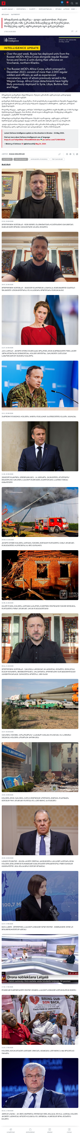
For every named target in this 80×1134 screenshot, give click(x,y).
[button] (8, 9)
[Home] (3, 3)
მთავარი (5, 14)
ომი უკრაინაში (20, 159)
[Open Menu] (76, 3)
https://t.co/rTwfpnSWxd (13, 140)
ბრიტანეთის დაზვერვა (39, 159)
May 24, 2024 (41, 144)
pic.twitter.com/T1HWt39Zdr (54, 140)
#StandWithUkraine (32, 140)
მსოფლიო (15, 14)
